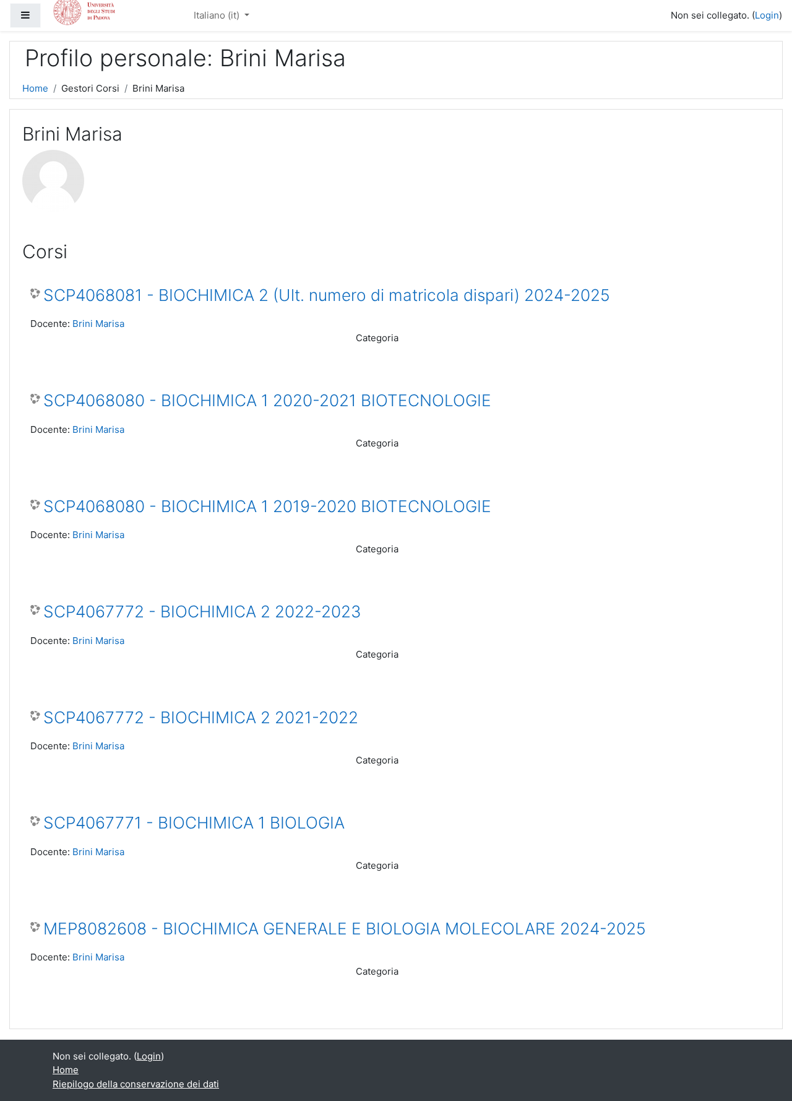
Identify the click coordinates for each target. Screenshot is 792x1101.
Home (35, 88)
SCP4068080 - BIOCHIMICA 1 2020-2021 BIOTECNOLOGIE (267, 400)
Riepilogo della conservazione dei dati (136, 1084)
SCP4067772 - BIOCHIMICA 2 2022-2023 (202, 611)
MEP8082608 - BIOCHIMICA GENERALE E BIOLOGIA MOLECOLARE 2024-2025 (344, 928)
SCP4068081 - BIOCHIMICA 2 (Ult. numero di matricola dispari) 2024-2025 (326, 295)
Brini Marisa (98, 323)
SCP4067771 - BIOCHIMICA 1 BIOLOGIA (194, 822)
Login (767, 15)
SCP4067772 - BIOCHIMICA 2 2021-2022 (200, 717)
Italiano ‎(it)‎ (218, 15)
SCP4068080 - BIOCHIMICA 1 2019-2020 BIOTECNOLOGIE (267, 506)
